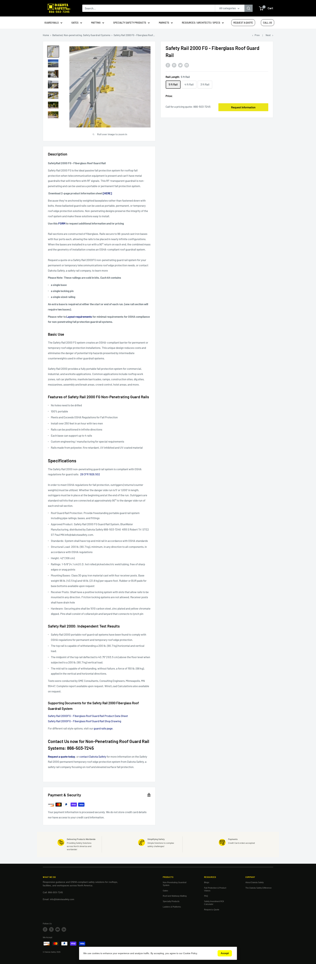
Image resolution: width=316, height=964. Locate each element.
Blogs (206, 882)
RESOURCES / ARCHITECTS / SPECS (201, 22)
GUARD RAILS (51, 22)
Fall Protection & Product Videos (215, 889)
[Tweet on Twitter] (180, 65)
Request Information (243, 107)
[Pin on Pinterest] (174, 65)
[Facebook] (45, 929)
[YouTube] (57, 929)
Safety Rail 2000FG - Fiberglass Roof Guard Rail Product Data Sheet (88, 715)
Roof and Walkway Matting (175, 896)
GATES (75, 22)
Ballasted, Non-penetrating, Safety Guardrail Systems (81, 35)
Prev (257, 35)
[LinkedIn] (64, 929)
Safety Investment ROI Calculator (214, 902)
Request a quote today (61, 756)
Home (46, 35)
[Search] (248, 8)
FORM (61, 223)
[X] (51, 929)
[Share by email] (186, 65)
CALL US (267, 22)
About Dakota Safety (254, 882)
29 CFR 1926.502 (90, 474)
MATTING (96, 22)
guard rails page (103, 728)
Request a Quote (211, 909)
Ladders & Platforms (172, 907)
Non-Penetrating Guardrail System (174, 883)
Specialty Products (171, 901)
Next (268, 35)
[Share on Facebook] (168, 65)
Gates (165, 891)
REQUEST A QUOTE (243, 22)
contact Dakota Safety (92, 756)
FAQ (206, 896)
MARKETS (164, 22)
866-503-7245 (202, 106)
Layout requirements (79, 316)
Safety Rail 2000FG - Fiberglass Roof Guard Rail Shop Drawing (84, 721)
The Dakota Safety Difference (258, 888)
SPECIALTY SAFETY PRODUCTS (129, 22)
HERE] (108, 193)
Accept (225, 953)
